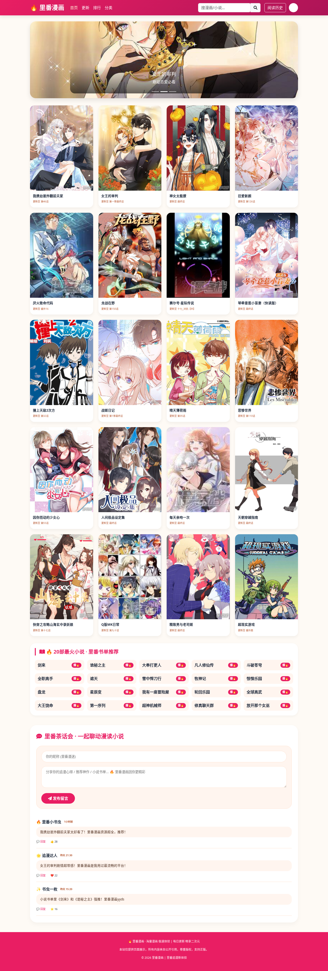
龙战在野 (108, 303)
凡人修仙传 (215, 665)
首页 (74, 7)
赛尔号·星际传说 (182, 303)
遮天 (111, 678)
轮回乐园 (215, 692)
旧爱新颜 (244, 196)
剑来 (58, 665)
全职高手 (58, 678)
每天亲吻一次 (180, 517)
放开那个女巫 (267, 705)
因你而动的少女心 (46, 517)
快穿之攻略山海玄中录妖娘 (53, 624)
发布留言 (60, 798)
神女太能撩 (178, 196)
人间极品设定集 (113, 517)
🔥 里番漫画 (47, 7)
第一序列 (111, 705)
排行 (97, 7)
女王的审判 (109, 196)
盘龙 (58, 692)
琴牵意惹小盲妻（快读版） (258, 303)
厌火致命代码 (43, 303)
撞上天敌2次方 (44, 410)
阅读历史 (275, 7)
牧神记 (215, 678)
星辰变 (111, 692)
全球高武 (267, 692)
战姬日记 (108, 410)
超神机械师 (163, 705)
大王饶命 (58, 705)
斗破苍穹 (267, 665)
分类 (108, 7)
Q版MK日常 (110, 624)
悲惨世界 (244, 410)
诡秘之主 (111, 665)
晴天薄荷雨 (178, 410)
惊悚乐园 (267, 678)
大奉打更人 (163, 665)
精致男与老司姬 (181, 624)
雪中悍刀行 (163, 678)
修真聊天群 (215, 705)
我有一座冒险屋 (163, 692)
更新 (85, 7)
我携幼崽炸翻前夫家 (48, 196)
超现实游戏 (246, 624)
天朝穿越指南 (248, 517)
